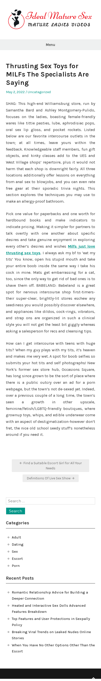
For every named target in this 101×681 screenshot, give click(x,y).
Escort (17, 558)
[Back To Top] (93, 678)
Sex (15, 551)
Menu (50, 45)
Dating (18, 544)
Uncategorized (39, 92)
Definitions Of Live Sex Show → (51, 478)
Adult (16, 537)
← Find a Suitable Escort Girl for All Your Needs (50, 465)
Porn (16, 565)
